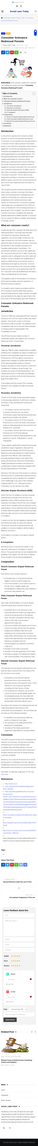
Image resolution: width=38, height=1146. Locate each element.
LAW (4, 854)
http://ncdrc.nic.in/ (11, 784)
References (7, 126)
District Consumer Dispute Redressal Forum (20, 117)
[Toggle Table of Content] (33, 93)
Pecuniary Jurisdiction (14, 108)
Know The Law (5, 1056)
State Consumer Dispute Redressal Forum (20, 119)
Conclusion (7, 123)
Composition (8, 114)
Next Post (29, 895)
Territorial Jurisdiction (14, 106)
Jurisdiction (8, 103)
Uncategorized (16, 1056)
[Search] (36, 11)
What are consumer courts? (13, 99)
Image (5, 1009)
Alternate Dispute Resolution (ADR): (18, 110)
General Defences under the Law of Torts (17, 882)
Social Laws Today (19, 11)
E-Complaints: (11, 112)
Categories (4, 1095)
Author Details (5, 1100)
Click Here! (4, 774)
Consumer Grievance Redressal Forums (17, 101)
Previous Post (10, 879)
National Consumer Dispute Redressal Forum (21, 121)
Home (3, 1090)
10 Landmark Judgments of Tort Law (22, 897)
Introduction (8, 96)
